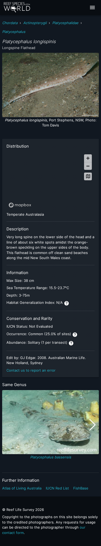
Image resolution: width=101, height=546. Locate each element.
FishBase (80, 488)
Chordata (10, 23)
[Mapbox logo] (20, 205)
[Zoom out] (88, 166)
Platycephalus (13, 31)
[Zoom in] (88, 158)
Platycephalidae (65, 23)
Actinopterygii (35, 23)
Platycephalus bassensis (50, 457)
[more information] (66, 303)
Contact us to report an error (30, 370)
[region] (50, 181)
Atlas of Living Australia (21, 488)
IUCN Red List (57, 488)
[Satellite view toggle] (88, 176)
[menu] (92, 7)
